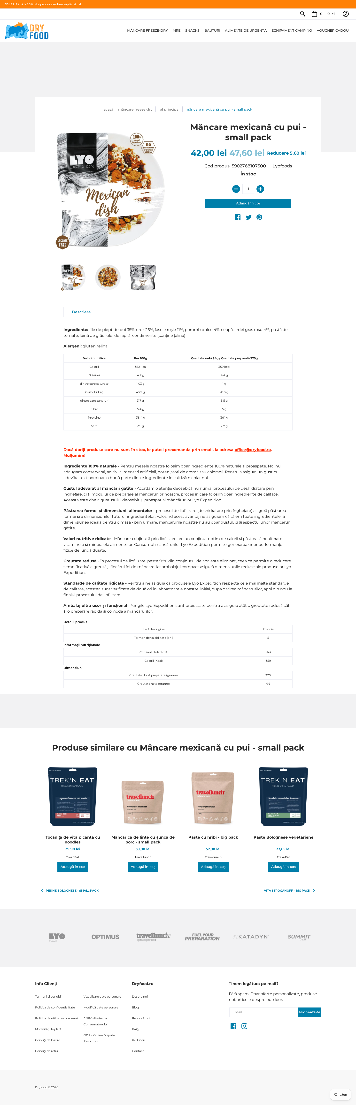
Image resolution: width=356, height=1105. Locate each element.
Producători (141, 1018)
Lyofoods (282, 166)
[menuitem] (302, 14)
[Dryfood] (26, 31)
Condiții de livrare (47, 1040)
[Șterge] (236, 189)
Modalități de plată (48, 1029)
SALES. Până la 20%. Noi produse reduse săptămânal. (43, 4)
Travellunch (143, 857)
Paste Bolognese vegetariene (283, 837)
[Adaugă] (260, 189)
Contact (138, 1051)
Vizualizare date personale (102, 996)
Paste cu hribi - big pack (213, 837)
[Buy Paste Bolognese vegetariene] (283, 797)
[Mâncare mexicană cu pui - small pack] (73, 277)
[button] (346, 14)
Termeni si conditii (48, 996)
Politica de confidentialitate (55, 1007)
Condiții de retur (46, 1051)
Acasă (108, 109)
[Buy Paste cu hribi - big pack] (213, 797)
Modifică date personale (101, 1007)
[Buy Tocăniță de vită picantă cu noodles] (72, 797)
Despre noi (140, 996)
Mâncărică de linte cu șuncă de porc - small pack (143, 839)
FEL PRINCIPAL (169, 109)
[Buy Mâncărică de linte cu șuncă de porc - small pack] (143, 797)
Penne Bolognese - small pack (72, 890)
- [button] (327, 14)
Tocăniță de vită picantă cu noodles (73, 839)
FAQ (135, 1029)
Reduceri (138, 1040)
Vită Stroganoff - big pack (287, 890)
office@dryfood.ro (253, 449)
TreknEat (72, 857)
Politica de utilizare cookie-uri (56, 1018)
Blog (135, 1007)
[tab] (81, 312)
